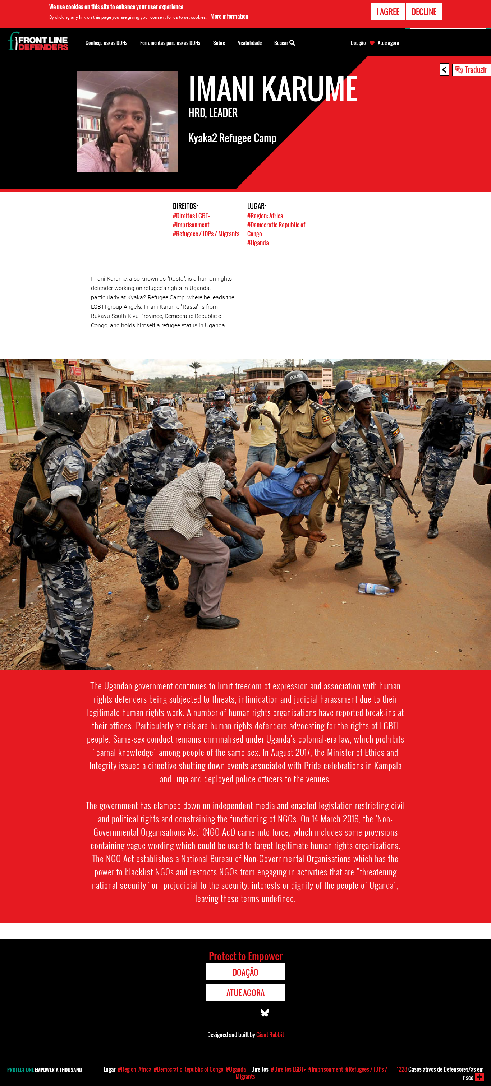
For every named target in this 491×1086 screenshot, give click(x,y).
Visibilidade (250, 42)
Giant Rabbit (270, 1034)
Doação (358, 42)
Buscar (281, 42)
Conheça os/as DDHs (106, 42)
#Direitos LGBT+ (191, 215)
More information (229, 16)
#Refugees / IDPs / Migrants (206, 233)
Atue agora (388, 42)
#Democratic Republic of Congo (188, 1069)
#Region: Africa (265, 215)
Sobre (219, 42)
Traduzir (476, 69)
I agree (387, 11)
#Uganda (258, 242)
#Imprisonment (191, 224)
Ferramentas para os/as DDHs (170, 42)
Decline (424, 11)
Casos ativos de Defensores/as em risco (440, 1073)
